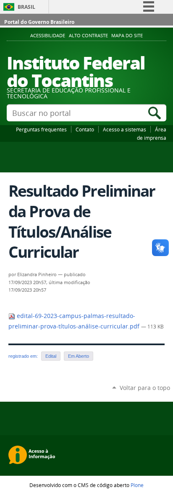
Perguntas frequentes (41, 129)
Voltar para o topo (145, 388)
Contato (85, 129)
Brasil (26, 6)
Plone (137, 485)
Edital (50, 356)
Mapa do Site (127, 35)
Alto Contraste (88, 35)
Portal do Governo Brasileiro (39, 22)
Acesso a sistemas (124, 129)
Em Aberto (78, 356)
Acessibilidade (47, 35)
